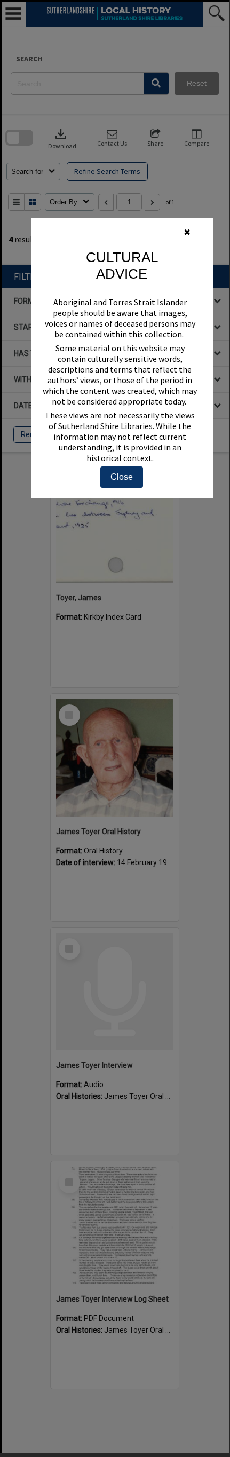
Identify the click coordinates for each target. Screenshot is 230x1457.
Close (121, 476)
